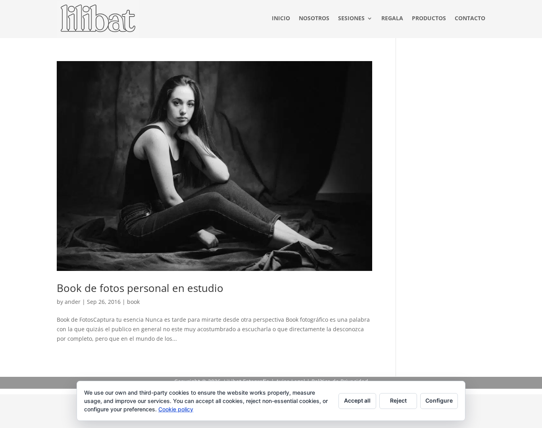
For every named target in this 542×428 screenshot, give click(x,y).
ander (73, 301)
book (133, 301)
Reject (398, 400)
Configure (439, 400)
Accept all (357, 400)
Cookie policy (175, 409)
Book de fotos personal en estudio (140, 288)
